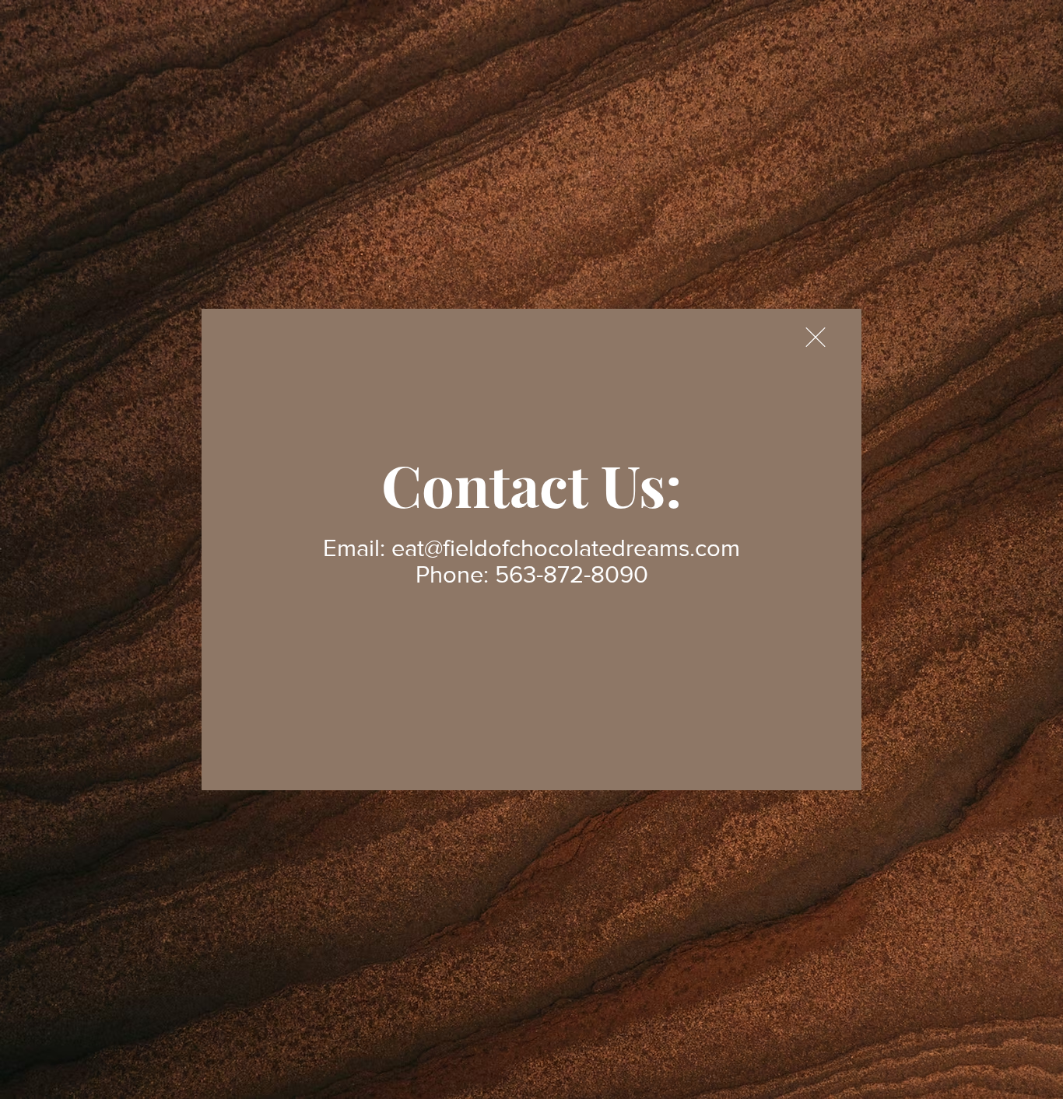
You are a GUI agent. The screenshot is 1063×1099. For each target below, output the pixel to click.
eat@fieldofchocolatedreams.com (565, 547)
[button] (815, 337)
